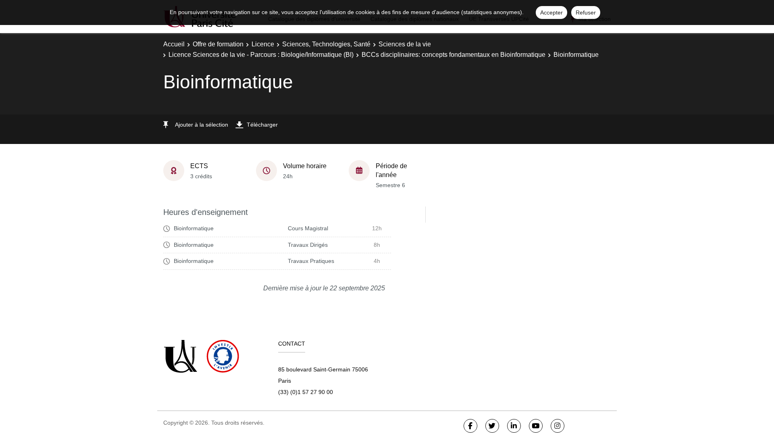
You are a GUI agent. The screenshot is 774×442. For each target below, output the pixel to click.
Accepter (551, 12)
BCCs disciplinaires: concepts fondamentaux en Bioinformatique (453, 54)
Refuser (586, 12)
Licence (263, 44)
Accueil (174, 44)
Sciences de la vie (405, 44)
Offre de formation (218, 44)
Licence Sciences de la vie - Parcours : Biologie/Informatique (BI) (261, 54)
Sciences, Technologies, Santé (326, 44)
